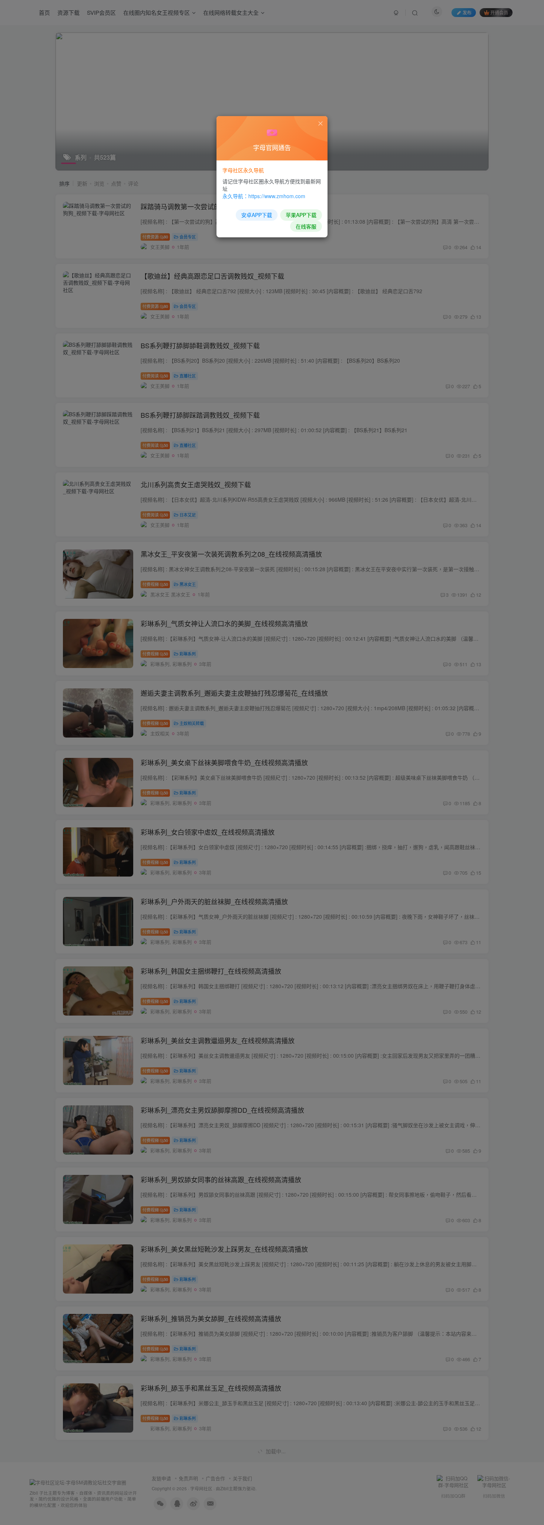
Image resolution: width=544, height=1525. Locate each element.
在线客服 (306, 226)
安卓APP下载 (256, 214)
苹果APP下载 (301, 214)
